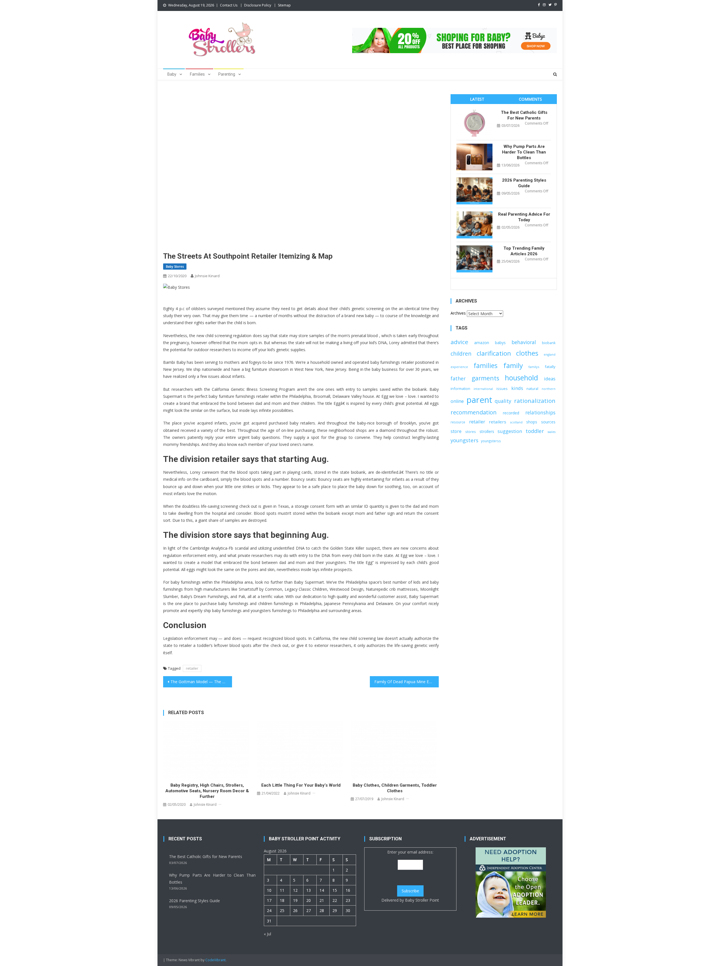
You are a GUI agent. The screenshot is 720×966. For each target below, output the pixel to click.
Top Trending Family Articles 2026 (523, 251)
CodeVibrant (215, 960)
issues (502, 388)
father (458, 378)
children (461, 353)
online (457, 401)
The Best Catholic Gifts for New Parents (524, 115)
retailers (497, 422)
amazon (481, 342)
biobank (548, 342)
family (513, 365)
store (456, 431)
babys (500, 342)
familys (533, 367)
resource (458, 422)
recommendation (474, 412)
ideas (549, 378)
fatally (550, 366)
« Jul (267, 933)
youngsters (464, 440)
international (483, 389)
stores (470, 431)
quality (503, 401)
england (549, 354)
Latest (477, 99)
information (460, 388)
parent (479, 399)
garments (485, 378)
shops (531, 422)
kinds (517, 388)
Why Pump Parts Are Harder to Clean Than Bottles (524, 152)
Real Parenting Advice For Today (524, 217)
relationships (540, 412)
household (521, 377)
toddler (535, 430)
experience (459, 367)
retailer (192, 668)
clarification (494, 353)
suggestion (510, 431)
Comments (530, 99)
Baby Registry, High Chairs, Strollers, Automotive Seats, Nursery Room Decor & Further (207, 791)
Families (197, 74)
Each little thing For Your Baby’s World (301, 785)
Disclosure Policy (257, 5)
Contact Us (228, 5)
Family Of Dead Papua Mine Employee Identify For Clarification (406, 681)
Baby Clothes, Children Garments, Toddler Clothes (395, 788)
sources (548, 422)
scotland (516, 422)
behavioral (524, 342)
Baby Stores (175, 266)
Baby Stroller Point (422, 900)
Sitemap (284, 5)
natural (532, 388)
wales (551, 432)
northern (548, 389)
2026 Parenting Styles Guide (524, 183)
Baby (171, 74)
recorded (511, 413)
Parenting (226, 74)
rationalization (534, 401)
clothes (527, 353)
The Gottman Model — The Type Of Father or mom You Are (201, 681)
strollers (487, 431)
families (486, 365)
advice (459, 342)
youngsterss (491, 441)
